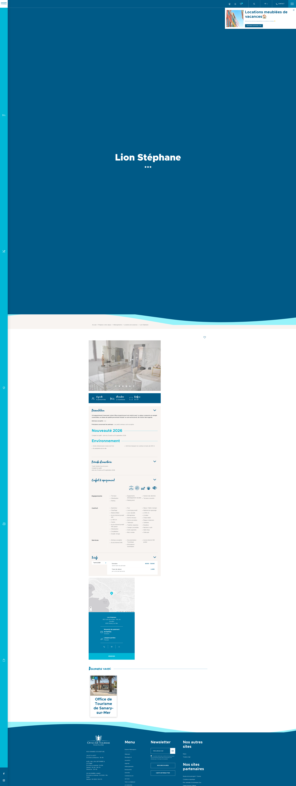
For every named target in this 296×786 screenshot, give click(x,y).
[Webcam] (230, 3)
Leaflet (117, 611)
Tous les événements (4, 523)
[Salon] (125, 390)
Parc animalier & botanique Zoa (192, 782)
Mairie (184, 754)
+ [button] (90, 608)
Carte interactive (163, 773)
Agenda (127, 763)
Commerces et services (4, 660)
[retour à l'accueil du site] (4, 4)
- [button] (90, 610)
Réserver (111, 656)
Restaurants (4, 251)
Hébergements (4, 115)
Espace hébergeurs (130, 749)
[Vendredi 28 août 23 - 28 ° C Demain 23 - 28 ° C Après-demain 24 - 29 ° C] (235, 3)
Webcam (127, 754)
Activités (4, 387)
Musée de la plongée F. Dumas (192, 776)
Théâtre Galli (186, 757)
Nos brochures (163, 765)
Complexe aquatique (189, 779)
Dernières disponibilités (254, 25)
